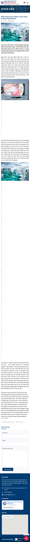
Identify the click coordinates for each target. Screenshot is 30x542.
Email (3, 440)
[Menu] (27, 2)
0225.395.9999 (8, 492)
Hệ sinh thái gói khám (7, 539)
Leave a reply (4, 418)
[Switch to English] (24, 2)
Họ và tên (4, 432)
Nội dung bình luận (7, 448)
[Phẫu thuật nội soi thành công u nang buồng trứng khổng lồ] (15, 32)
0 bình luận (11, 21)
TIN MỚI (21, 422)
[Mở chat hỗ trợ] (26, 538)
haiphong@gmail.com (9, 494)
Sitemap (20, 540)
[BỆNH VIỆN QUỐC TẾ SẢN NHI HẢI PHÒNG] (2, 2)
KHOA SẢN (18, 422)
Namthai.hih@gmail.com (9, 422)
